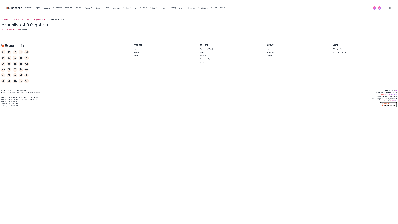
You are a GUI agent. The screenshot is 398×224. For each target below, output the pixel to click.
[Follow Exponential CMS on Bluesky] (15, 64)
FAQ (136, 8)
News (98, 8)
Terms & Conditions (339, 52)
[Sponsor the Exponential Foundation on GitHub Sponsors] (9, 58)
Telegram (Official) (206, 49)
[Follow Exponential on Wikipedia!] (15, 75)
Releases (16, 19)
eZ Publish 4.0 (26, 19)
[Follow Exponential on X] (26, 58)
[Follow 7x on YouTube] (3, 70)
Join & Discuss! (219, 8)
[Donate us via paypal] (3, 81)
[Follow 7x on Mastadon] (9, 64)
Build (145, 8)
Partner (87, 8)
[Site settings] (385, 8)
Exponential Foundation (19, 93)
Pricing (136, 55)
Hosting (173, 8)
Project (152, 8)
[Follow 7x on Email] (26, 70)
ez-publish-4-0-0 (40, 19)
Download (47, 8)
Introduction (28, 8)
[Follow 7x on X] (3, 64)
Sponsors (68, 8)
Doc (127, 8)
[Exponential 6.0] (14, 8)
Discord (203, 55)
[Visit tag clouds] (15, 81)
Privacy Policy (338, 49)
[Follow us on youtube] (26, 64)
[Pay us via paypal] (26, 75)
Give (180, 8)
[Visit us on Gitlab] (21, 75)
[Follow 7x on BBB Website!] (9, 75)
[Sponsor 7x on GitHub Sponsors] (15, 58)
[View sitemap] (21, 81)
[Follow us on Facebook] (21, 58)
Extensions (191, 8)
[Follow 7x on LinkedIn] (9, 70)
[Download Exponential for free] (379, 8)
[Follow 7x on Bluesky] (21, 64)
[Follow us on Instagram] (15, 52)
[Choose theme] (390, 8)
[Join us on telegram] (9, 52)
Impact (38, 8)
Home (136, 49)
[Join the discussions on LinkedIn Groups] (15, 70)
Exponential (6, 19)
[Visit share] (9, 81)
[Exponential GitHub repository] (374, 8)
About (163, 8)
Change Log (271, 52)
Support (59, 8)
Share (107, 8)
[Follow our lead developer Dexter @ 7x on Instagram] (3, 58)
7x (12, 90)
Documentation (205, 59)
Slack (202, 52)
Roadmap (78, 8)
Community (116, 8)
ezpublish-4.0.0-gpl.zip (11, 29)
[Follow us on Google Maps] (21, 70)
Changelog (205, 8)
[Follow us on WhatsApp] (3, 52)
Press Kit (270, 49)
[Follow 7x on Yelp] (3, 75)
